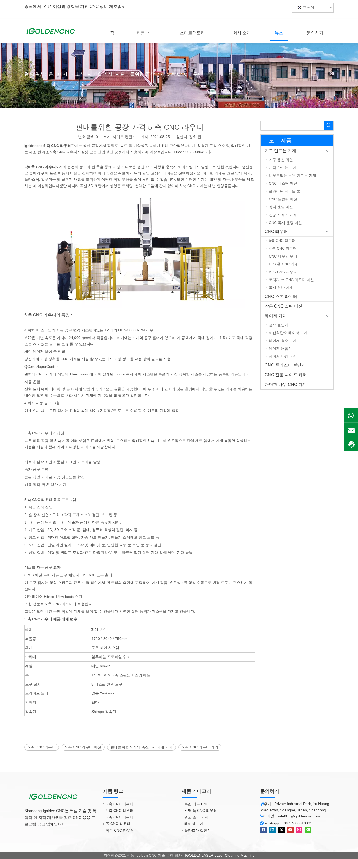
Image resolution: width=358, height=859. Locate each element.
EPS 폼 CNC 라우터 (200, 810)
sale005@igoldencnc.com (298, 816)
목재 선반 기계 (281, 288)
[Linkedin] (272, 830)
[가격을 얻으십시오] (351, 444)
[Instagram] (299, 830)
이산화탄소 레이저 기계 (288, 333)
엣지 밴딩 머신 (281, 207)
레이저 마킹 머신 (283, 356)
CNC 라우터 (276, 231)
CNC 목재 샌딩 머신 (285, 223)
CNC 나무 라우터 (283, 256)
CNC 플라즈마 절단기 (285, 365)
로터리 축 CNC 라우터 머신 (291, 280)
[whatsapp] (308, 830)
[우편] (351, 430)
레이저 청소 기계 (283, 340)
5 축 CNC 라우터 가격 (200, 747)
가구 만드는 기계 (280, 151)
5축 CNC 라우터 (282, 240)
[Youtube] (290, 830)
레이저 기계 (276, 316)
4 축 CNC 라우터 (283, 248)
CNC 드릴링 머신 (283, 199)
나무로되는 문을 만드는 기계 (292, 175)
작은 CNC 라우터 (120, 830)
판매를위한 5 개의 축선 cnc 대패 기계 (141, 747)
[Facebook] (263, 830)
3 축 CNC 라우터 (119, 817)
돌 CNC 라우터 (118, 824)
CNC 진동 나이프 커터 (286, 375)
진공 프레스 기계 (283, 215)
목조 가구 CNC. (197, 804)
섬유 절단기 (278, 325)
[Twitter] (281, 830)
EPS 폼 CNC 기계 (283, 264)
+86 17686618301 (297, 823)
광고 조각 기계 (196, 817)
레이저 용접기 (280, 348)
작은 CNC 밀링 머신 (283, 306)
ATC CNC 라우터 (283, 272)
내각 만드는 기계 (283, 168)
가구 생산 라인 (281, 160)
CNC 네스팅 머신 (283, 183)
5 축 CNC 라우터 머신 (83, 747)
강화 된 (195, 137)
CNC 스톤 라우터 (281, 296)
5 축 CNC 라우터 (42, 747)
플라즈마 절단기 (197, 830)
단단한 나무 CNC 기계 (286, 384)
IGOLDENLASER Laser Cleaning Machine (219, 855)
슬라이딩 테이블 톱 (284, 191)
